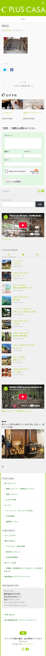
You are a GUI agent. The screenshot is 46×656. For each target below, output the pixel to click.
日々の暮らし (18, 372)
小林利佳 (16, 273)
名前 (6, 151)
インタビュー (7, 112)
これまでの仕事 (10, 500)
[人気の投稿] (23, 254)
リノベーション (18, 309)
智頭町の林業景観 (20, 336)
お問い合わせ (9, 615)
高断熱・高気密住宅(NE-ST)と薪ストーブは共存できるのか (23, 569)
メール (27, 151)
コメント (8, 135)
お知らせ (16, 285)
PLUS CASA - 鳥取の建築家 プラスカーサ (18, 3)
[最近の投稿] (9, 254)
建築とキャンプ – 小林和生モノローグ (17, 411)
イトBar (16, 324)
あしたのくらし (19, 276)
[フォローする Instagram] (39, 191)
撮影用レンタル (12, 522)
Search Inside (7, 200)
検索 (40, 204)
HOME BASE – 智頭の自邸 (15, 546)
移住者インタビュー (13, 552)
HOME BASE (6, 239)
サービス (7, 505)
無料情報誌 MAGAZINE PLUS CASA (17, 576)
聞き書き (16, 300)
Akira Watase (28, 644)
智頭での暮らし (24, 273)
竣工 (21, 261)
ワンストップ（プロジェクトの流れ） (20, 511)
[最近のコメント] (37, 254)
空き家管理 (10, 516)
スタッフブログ (10, 535)
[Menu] (43, 3)
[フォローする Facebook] (42, 191)
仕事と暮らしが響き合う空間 (24, 312)
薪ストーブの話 (10, 563)
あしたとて (17, 348)
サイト (6, 160)
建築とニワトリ (19, 360)
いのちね (16, 261)
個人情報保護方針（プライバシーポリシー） (20, 620)
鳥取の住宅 (27, 309)
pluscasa (8, 30)
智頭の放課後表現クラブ (22, 288)
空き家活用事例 (12, 557)
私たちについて (10, 483)
